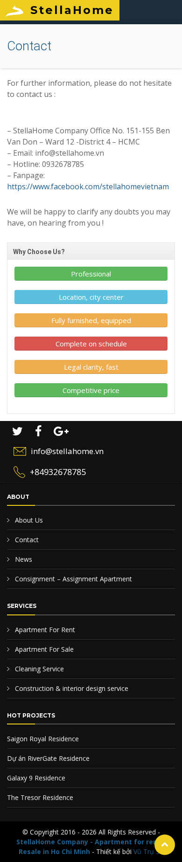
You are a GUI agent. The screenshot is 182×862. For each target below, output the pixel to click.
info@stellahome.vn (67, 451)
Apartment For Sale (43, 649)
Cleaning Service (38, 668)
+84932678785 (58, 471)
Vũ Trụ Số (148, 851)
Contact (26, 539)
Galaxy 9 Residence (36, 777)
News (22, 559)
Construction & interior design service (70, 688)
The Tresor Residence (40, 797)
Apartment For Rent (44, 629)
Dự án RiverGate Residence (48, 758)
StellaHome (72, 10)
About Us (28, 520)
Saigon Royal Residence (43, 738)
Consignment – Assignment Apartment (72, 578)
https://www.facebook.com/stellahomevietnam (88, 186)
